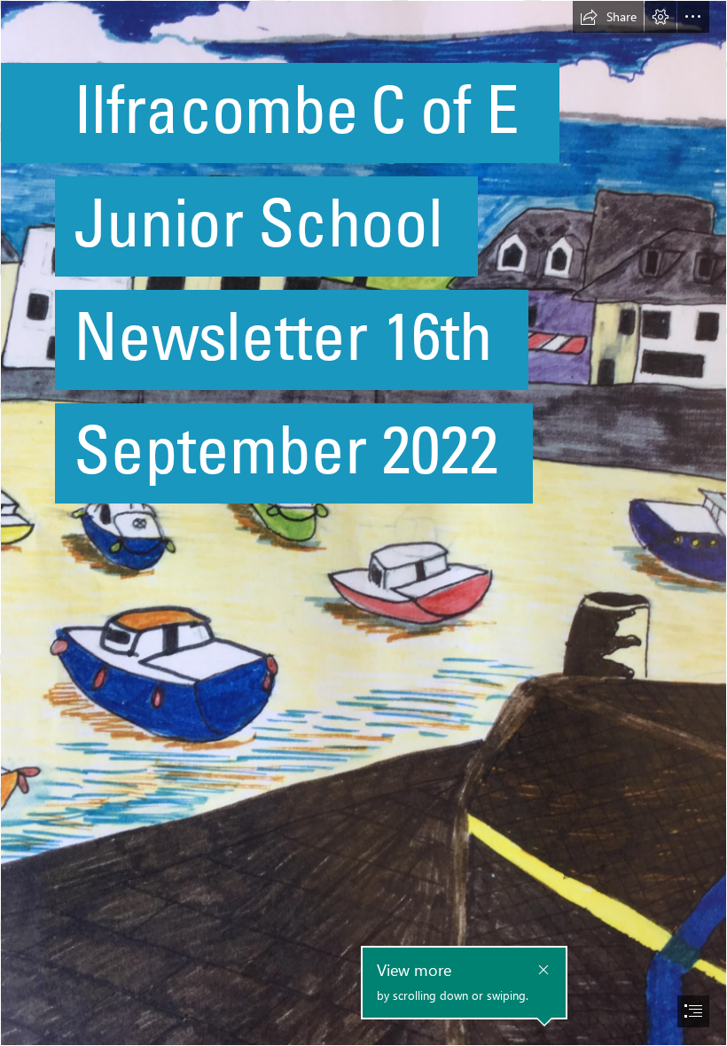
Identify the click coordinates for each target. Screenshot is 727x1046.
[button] (608, 17)
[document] (363, 523)
